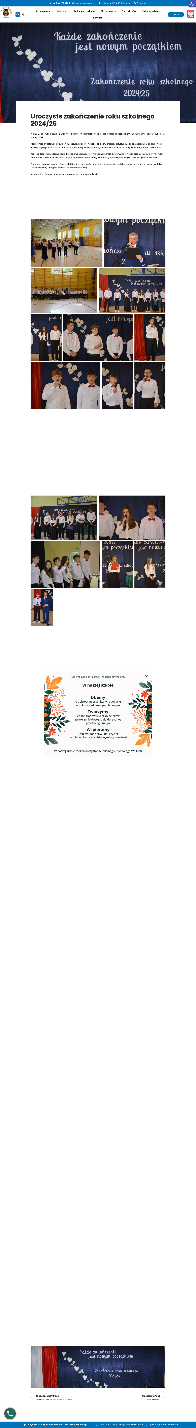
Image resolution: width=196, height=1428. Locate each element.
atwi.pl (83, 1424)
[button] (176, 14)
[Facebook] (17, 14)
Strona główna (43, 11)
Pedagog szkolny (151, 11)
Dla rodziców (129, 11)
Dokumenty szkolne (84, 11)
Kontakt (97, 17)
